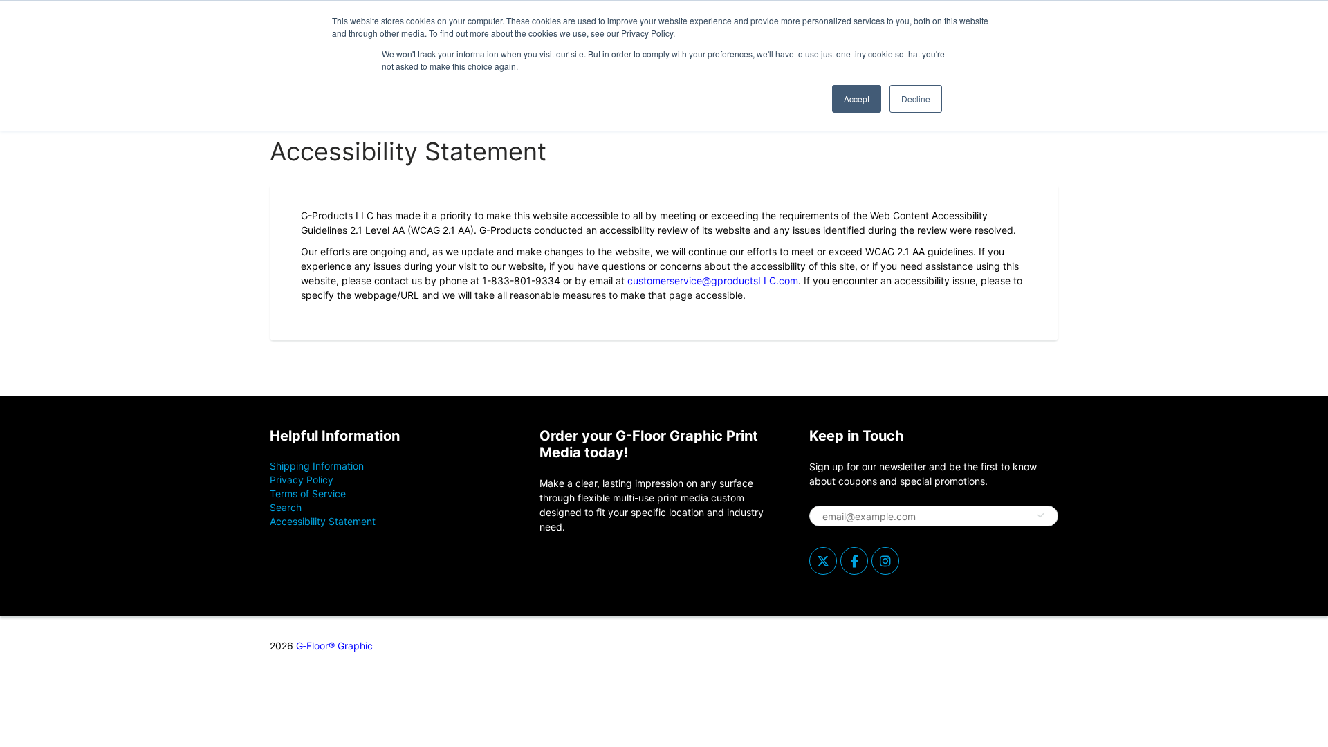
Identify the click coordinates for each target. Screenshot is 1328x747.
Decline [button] (915, 98)
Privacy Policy (301, 480)
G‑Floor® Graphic (334, 646)
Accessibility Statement (323, 521)
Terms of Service (308, 493)
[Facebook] (854, 561)
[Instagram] (885, 561)
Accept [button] (856, 98)
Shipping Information (317, 466)
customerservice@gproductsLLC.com (712, 280)
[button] (1041, 515)
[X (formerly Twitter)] (823, 561)
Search (286, 507)
